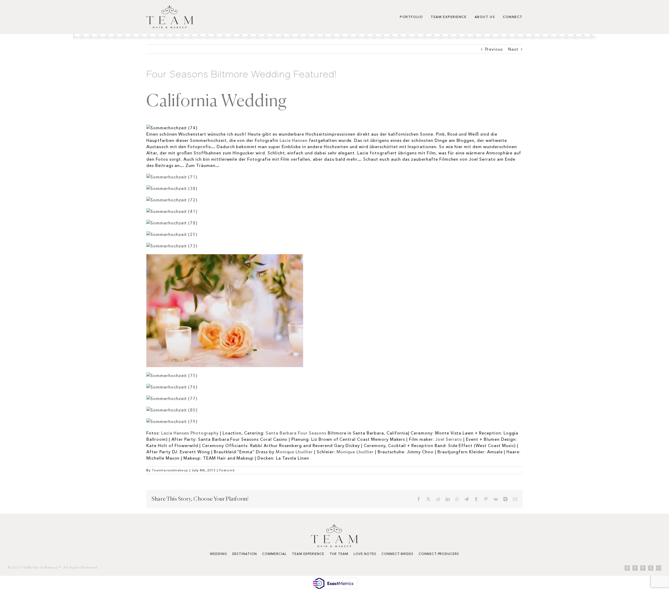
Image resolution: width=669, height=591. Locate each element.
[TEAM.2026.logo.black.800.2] (169, 7)
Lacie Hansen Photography (190, 433)
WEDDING (218, 554)
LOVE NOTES (365, 554)
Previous (494, 49)
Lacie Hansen (294, 140)
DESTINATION (244, 554)
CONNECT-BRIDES (397, 554)
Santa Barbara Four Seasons (296, 433)
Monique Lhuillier (294, 451)
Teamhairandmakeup (170, 470)
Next (513, 49)
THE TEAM (339, 554)
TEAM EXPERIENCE (308, 554)
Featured (227, 470)
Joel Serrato (448, 439)
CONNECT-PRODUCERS (439, 554)
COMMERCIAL (274, 554)
